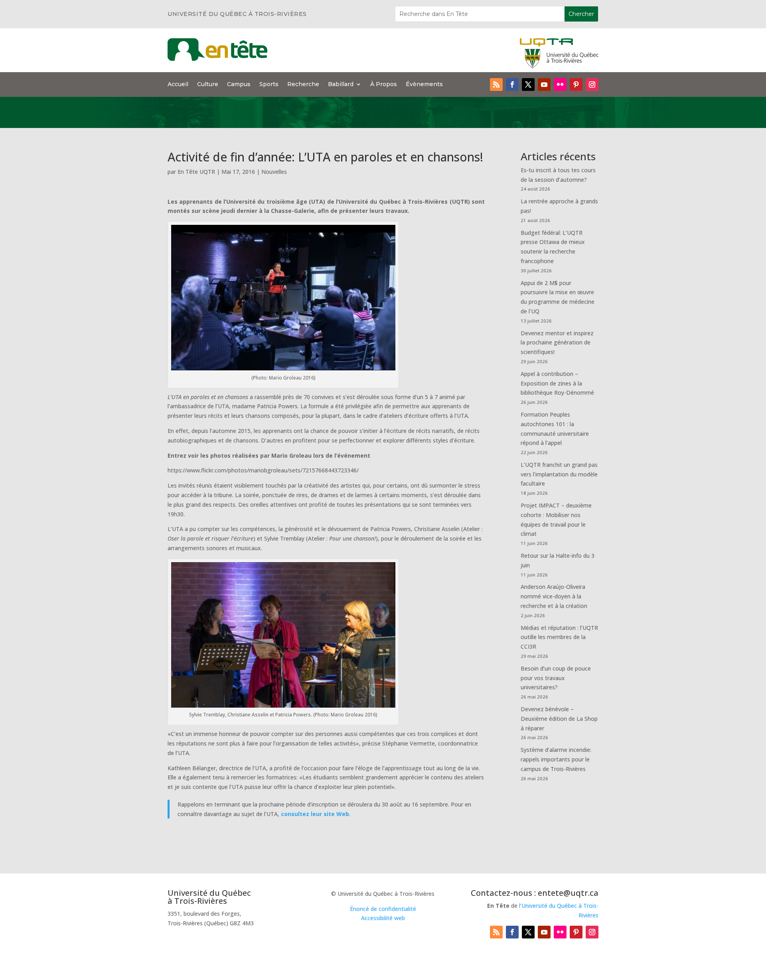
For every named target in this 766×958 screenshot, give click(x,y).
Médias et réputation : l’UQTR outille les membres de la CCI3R (559, 637)
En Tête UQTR (196, 171)
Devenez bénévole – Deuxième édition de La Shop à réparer (559, 718)
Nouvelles (274, 171)
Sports (268, 84)
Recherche (303, 84)
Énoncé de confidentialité (383, 909)
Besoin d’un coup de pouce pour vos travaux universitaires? (556, 678)
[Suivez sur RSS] (496, 84)
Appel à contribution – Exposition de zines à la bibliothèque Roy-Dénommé (557, 383)
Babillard (340, 84)
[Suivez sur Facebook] (512, 84)
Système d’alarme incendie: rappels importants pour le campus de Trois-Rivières (556, 759)
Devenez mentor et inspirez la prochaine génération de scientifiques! (557, 342)
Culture (207, 84)
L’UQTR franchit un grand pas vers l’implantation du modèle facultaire (559, 474)
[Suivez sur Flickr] (560, 84)
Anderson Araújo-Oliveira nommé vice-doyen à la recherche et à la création (554, 596)
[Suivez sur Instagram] (592, 84)
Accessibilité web (383, 918)
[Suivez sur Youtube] (544, 84)
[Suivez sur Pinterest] (576, 84)
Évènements (424, 84)
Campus (239, 84)
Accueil (178, 84)
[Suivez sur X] (528, 84)
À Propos (383, 84)
